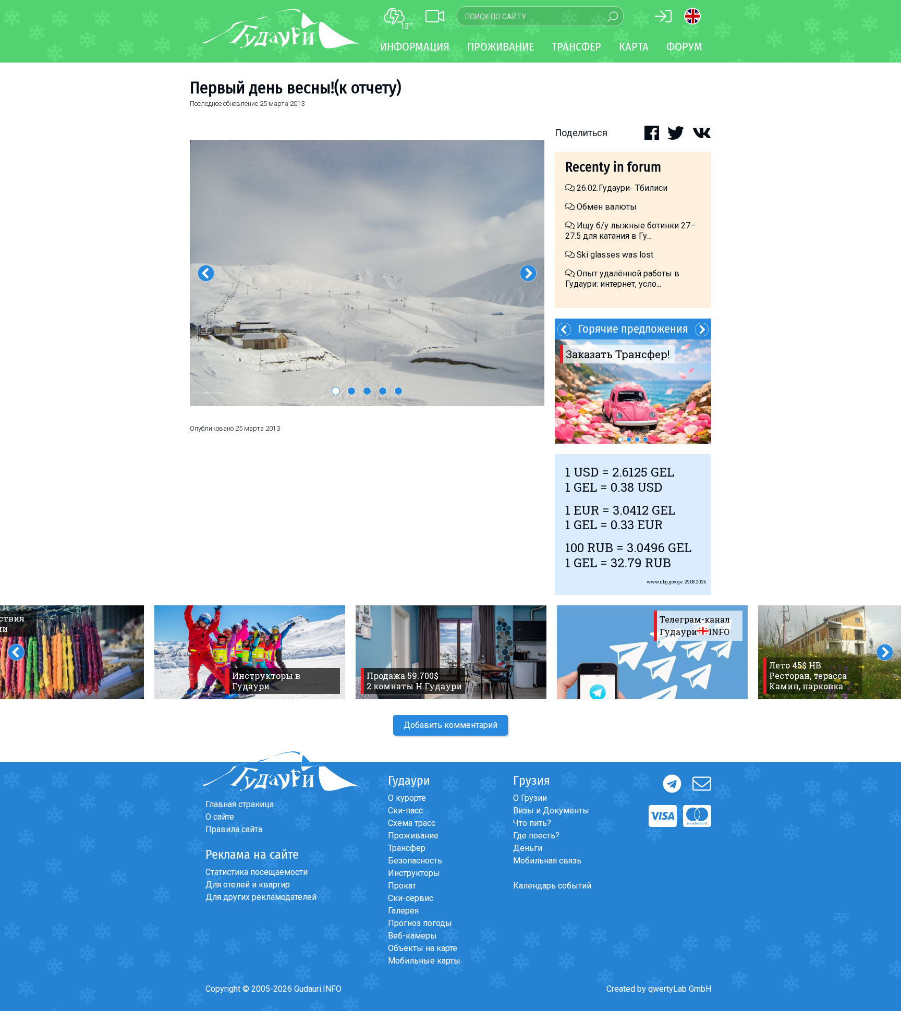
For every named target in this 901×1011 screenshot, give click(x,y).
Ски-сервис (410, 898)
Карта (634, 47)
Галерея (403, 911)
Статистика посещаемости (256, 872)
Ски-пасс (405, 810)
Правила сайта (233, 829)
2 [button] (351, 391)
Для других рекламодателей (260, 897)
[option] (367, 273)
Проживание (413, 836)
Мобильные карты (424, 961)
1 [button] (336, 391)
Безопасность (415, 861)
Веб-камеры (412, 936)
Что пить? (532, 823)
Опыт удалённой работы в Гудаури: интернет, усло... (622, 279)
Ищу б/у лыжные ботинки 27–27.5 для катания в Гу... (630, 231)
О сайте (219, 817)
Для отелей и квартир (247, 885)
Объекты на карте (422, 948)
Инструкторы (414, 873)
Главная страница (239, 804)
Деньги (527, 848)
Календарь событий (552, 886)
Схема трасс (411, 823)
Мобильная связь (547, 861)
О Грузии (530, 798)
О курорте (407, 798)
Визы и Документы (551, 810)
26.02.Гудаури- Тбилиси (623, 188)
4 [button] (383, 391)
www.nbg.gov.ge (665, 581)
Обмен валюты (606, 207)
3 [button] (367, 391)
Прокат (402, 886)
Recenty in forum (613, 167)
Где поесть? (536, 836)
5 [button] (398, 391)
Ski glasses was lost (614, 255)
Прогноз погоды (420, 923)
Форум (684, 47)
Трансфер (406, 848)
